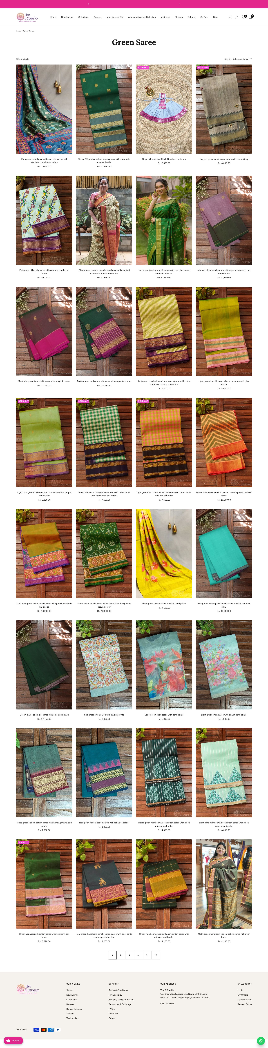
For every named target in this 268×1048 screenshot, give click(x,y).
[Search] (230, 17)
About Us (113, 1013)
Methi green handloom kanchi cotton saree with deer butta (224, 935)
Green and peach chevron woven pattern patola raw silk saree (223, 494)
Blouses (179, 17)
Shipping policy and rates (121, 999)
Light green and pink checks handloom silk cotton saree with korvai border (164, 494)
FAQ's (112, 1009)
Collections (83, 17)
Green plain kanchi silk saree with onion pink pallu (44, 715)
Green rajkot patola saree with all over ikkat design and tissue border (104, 605)
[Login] (236, 17)
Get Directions (167, 1003)
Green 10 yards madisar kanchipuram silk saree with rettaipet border (104, 160)
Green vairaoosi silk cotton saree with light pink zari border (44, 935)
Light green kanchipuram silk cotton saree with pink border (224, 383)
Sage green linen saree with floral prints (164, 715)
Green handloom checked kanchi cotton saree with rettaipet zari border (164, 935)
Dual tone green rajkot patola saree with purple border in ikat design (44, 605)
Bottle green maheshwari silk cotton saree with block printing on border (164, 824)
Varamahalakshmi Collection (142, 17)
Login (240, 990)
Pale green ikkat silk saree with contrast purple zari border (44, 272)
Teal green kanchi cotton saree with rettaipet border (104, 822)
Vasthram (165, 17)
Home (53, 17)
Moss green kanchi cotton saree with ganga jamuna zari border (44, 824)
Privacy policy (115, 995)
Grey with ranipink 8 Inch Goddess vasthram (164, 159)
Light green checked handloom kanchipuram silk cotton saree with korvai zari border (164, 383)
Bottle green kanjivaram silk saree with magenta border (104, 381)
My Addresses (244, 999)
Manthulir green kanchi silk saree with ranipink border (44, 381)
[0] (243, 17)
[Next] (155, 955)
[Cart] (250, 17)
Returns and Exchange (120, 1004)
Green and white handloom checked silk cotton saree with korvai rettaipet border (104, 494)
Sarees (97, 17)
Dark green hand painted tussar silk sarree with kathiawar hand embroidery (44, 160)
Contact (112, 1018)
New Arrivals (67, 17)
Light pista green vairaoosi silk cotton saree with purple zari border (44, 494)
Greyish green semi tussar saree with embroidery (224, 159)
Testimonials (72, 1018)
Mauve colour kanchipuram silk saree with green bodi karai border (224, 272)
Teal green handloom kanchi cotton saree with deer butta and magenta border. (104, 935)
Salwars (191, 17)
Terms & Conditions (118, 990)
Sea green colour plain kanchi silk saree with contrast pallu (224, 605)
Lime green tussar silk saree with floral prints (164, 603)
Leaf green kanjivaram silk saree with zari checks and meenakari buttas (164, 272)
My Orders (243, 995)
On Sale (204, 17)
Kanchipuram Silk (114, 17)
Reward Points (245, 1004)
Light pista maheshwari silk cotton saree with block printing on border (224, 824)
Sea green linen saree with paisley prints (104, 715)
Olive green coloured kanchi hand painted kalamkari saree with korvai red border (104, 272)
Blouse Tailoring (74, 1009)
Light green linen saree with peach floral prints (223, 715)
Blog (215, 17)
